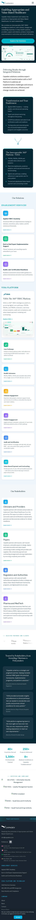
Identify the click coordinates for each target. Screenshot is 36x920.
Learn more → (7, 525)
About (3, 900)
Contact (3, 906)
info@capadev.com (7, 837)
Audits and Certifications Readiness (11, 876)
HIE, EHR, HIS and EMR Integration (11, 888)
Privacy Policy (5, 909)
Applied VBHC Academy (8, 869)
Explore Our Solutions (18, 41)
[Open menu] (33, 2)
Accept (18, 917)
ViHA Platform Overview (8, 885)
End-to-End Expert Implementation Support (14, 873)
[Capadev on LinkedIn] (10, 842)
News (3, 903)
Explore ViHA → (7, 319)
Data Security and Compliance (10, 891)
